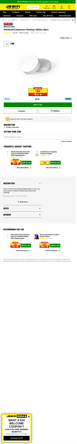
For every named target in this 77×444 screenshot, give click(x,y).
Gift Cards (33, 16)
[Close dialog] (29, 423)
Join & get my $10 (16, 438)
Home (3, 20)
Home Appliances (12, 20)
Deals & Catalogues (59, 12)
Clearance (7, 16)
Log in (12, 119)
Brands (27, 12)
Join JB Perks (48, 16)
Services (20, 16)
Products (15, 12)
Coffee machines (24, 20)
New (4, 12)
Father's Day (41, 12)
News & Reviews (65, 16)
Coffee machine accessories (40, 20)
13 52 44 (55, 2)
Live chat (45, 2)
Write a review (24, 33)
